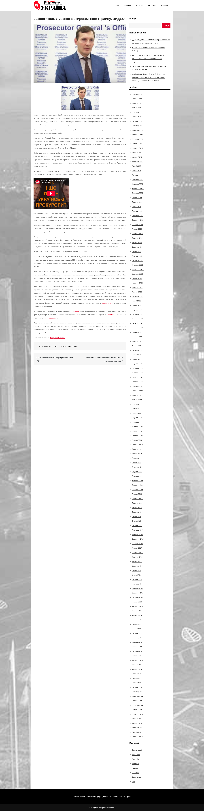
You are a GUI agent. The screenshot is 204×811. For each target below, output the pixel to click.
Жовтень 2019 (137, 427)
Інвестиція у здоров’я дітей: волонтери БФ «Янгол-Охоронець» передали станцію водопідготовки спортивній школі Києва (148, 58)
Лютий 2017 (136, 570)
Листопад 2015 (137, 638)
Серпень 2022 (137, 274)
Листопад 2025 (137, 126)
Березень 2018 (137, 512)
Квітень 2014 (137, 723)
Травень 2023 (137, 238)
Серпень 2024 (137, 193)
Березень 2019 (137, 458)
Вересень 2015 (138, 647)
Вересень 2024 (138, 189)
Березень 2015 (137, 674)
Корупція (164, 5)
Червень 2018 (137, 498)
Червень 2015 (137, 660)
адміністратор (47, 346)
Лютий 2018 (136, 516)
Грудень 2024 (137, 175)
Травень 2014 (137, 719)
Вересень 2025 (138, 135)
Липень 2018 (137, 494)
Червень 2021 (137, 337)
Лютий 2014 (136, 732)
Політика (139, 5)
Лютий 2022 (136, 301)
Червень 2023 (137, 233)
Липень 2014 (137, 710)
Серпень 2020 (137, 382)
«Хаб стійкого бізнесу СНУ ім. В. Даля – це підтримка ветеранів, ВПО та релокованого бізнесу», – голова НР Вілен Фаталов (148, 77)
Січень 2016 (136, 629)
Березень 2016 (137, 620)
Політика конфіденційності (97, 797)
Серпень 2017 (137, 543)
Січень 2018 (136, 521)
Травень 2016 (137, 611)
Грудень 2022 (137, 256)
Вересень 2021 (138, 323)
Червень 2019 (137, 445)
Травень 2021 (137, 341)
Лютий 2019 (136, 463)
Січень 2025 (136, 171)
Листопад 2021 (137, 314)
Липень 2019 (137, 440)
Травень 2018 (137, 503)
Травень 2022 (137, 287)
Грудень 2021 (137, 310)
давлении (111, 315)
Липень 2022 (137, 278)
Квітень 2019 (137, 454)
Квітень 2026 (137, 108)
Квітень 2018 (137, 507)
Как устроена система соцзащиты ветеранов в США (55, 359)
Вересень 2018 (138, 485)
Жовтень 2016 (137, 588)
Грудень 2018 (137, 472)
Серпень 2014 (137, 705)
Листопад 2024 (137, 180)
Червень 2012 (137, 737)
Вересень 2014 (138, 701)
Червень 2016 (137, 606)
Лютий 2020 (136, 409)
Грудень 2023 (137, 211)
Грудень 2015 (137, 633)
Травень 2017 (137, 557)
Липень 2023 (137, 229)
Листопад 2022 (137, 260)
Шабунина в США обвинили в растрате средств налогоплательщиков (104, 359)
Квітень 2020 (137, 400)
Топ (133, 781)
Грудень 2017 (137, 525)
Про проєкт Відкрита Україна (120, 797)
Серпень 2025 (137, 139)
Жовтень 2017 (137, 534)
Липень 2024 (137, 197)
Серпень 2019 (137, 436)
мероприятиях (107, 303)
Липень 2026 (137, 94)
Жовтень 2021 (137, 319)
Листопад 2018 (137, 476)
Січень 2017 (136, 575)
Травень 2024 (137, 202)
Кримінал (127, 5)
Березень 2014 (137, 728)
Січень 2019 (136, 467)
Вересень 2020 (138, 377)
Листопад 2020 (137, 368)
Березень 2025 (137, 162)
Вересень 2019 (138, 431)
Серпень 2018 (137, 490)
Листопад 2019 (137, 422)
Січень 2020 (136, 413)
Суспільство (136, 777)
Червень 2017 (137, 552)
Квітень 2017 (137, 561)
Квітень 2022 (137, 292)
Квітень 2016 (137, 615)
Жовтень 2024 (137, 184)
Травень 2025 (137, 153)
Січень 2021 (136, 359)
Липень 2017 (137, 548)
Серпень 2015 (137, 651)
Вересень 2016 (138, 593)
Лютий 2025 (136, 166)
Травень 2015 (137, 665)
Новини (116, 5)
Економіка (152, 5)
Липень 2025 (137, 144)
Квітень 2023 (137, 242)
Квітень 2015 (137, 669)
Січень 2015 (136, 683)
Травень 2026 (137, 103)
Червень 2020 (137, 391)
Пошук (132, 18)
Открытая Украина (57, 338)
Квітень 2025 (137, 157)
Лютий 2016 (136, 624)
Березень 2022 (137, 296)
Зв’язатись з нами (78, 797)
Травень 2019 (137, 449)
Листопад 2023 (137, 215)
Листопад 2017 (137, 530)
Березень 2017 (137, 566)
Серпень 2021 (137, 328)
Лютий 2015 (136, 678)
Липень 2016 (137, 602)
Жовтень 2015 (137, 642)
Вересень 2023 (138, 220)
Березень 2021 (137, 350)
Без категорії (137, 750)
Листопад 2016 (137, 584)
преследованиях (51, 318)
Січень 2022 (136, 305)
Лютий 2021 (136, 355)
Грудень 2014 (137, 687)
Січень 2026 (136, 117)
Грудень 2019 (137, 418)
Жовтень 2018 (137, 481)
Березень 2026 (137, 112)
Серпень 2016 (137, 597)
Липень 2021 (137, 332)
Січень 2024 (136, 206)
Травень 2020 (137, 395)
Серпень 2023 (137, 224)
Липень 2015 (137, 656)
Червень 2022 (137, 283)
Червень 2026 (137, 99)
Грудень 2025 (137, 121)
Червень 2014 (137, 714)
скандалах (75, 311)
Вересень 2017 (138, 539)
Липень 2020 (137, 386)
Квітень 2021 (137, 346)
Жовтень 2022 (137, 265)
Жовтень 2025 (137, 130)
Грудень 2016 (137, 579)
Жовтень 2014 (137, 696)
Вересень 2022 (138, 269)
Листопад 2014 (137, 692)
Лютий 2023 (136, 251)
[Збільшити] (95, 89)
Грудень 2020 (137, 364)
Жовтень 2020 (137, 373)
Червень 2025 (137, 148)
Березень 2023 (137, 247)
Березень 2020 (137, 404)
